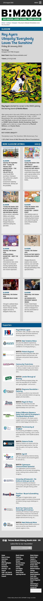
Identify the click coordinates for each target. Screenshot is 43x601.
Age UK (24, 454)
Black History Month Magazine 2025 (35, 580)
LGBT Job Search (7, 572)
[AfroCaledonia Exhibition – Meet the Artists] (10, 240)
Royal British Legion (23, 330)
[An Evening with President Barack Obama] (32, 284)
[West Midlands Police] (8, 524)
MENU (36, 3)
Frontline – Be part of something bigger (27, 494)
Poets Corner (20, 572)
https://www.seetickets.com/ (18, 55)
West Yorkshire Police (29, 341)
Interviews (5, 559)
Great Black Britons (19, 560)
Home (3, 23)
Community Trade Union (24, 364)
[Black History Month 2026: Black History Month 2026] (21, 15)
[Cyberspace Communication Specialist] (8, 466)
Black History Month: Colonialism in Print (32, 255)
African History (20, 563)
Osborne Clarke (27, 441)
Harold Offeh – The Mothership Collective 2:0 (9, 170)
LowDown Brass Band (10, 298)
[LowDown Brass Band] (10, 284)
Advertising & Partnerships (34, 585)
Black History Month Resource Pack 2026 (35, 574)
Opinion (4, 561)
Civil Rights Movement (19, 569)
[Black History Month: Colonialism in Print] (32, 240)
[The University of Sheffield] (8, 428)
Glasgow (14, 23)
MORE (36, 144)
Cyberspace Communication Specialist (25, 465)
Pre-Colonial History (19, 566)
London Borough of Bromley (25, 378)
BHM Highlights (6, 563)
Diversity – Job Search (6, 569)
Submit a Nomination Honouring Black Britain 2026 (35, 562)
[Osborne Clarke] (8, 443)
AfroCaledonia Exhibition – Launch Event (31, 210)
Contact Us (33, 588)
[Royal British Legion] (8, 333)
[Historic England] (8, 355)
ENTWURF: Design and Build (28, 597)
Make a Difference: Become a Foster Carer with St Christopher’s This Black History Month (28, 414)
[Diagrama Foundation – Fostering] (8, 391)
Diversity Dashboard (5, 566)
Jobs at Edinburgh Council (7, 575)
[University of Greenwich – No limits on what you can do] (8, 480)
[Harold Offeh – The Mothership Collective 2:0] (10, 152)
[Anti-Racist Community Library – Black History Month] (32, 152)
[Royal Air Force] (8, 403)
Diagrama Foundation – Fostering (27, 390)
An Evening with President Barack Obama (31, 300)
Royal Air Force (27, 402)
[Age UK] (8, 457)
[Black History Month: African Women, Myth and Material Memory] (10, 196)
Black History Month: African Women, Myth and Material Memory (10, 210)
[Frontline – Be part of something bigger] (8, 494)
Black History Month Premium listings (35, 568)
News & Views (6, 557)
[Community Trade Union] (8, 365)
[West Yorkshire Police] (8, 343)
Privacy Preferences (36, 590)
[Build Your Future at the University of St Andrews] (8, 509)
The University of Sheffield (25, 428)
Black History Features (20, 556)
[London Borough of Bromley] (8, 378)
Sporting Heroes (21, 574)
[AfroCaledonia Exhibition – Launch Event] (32, 196)
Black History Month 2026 (34, 556)
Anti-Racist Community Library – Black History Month (32, 166)
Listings (8, 23)
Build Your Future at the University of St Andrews (25, 509)
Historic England (28, 351)
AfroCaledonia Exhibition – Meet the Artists (10, 256)
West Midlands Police (29, 522)
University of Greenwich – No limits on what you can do (26, 480)
